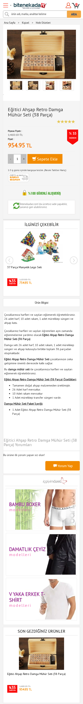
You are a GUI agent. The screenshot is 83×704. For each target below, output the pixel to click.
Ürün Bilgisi (41, 302)
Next (74, 260)
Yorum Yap (65, 466)
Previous (9, 260)
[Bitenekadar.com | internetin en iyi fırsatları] (25, 4)
